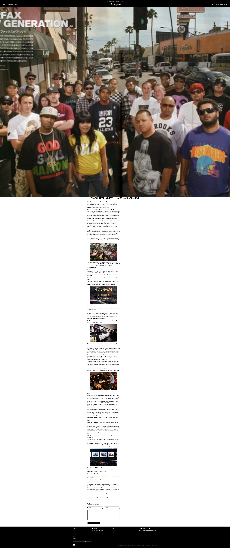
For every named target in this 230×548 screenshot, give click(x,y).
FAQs (113, 532)
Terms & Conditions (136, 545)
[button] (225, 4)
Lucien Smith (113, 422)
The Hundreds (123, 545)
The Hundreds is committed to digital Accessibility (82, 541)
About (113, 530)
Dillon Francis (108, 422)
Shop (4, 4)
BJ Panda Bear (90, 443)
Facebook (75, 530)
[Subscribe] (155, 535)
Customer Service (154, 545)
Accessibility (148, 545)
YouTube (74, 538)
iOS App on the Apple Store (97, 530)
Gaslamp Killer (99, 439)
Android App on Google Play (97, 532)
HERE (107, 497)
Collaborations (10, 4)
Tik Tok (74, 536)
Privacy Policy (143, 545)
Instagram (75, 534)
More (16, 4)
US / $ (213, 4)
